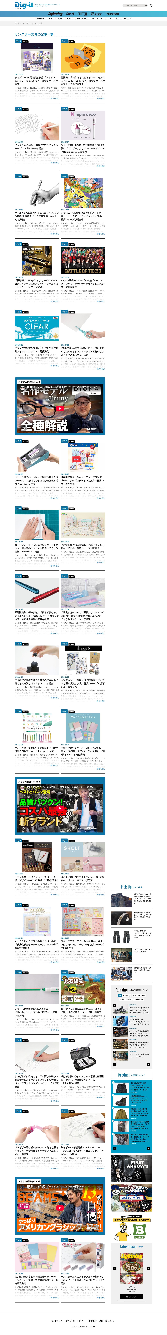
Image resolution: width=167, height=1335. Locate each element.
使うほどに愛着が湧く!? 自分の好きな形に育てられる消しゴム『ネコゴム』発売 (36, 682)
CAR (50, 19)
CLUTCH (141, 996)
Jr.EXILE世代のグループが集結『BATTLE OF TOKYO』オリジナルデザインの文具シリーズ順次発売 (82, 283)
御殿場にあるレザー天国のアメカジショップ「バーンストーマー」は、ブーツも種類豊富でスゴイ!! (139, 1045)
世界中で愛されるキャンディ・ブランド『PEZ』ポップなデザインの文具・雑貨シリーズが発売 (82, 480)
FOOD (109, 19)
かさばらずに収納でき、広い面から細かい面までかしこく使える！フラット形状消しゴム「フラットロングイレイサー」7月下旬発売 (37, 1081)
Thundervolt (138, 999)
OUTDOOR (97, 19)
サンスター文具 (37, 23)
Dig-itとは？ (57, 1321)
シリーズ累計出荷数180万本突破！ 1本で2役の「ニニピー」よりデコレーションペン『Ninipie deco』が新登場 (82, 148)
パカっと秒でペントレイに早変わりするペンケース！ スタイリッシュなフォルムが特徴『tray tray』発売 (36, 480)
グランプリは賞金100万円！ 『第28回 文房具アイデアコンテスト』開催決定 (36, 350)
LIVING (68, 19)
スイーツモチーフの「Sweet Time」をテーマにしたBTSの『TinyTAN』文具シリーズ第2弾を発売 (83, 944)
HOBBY (58, 19)
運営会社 (92, 1321)
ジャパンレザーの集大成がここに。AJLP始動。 (139, 1055)
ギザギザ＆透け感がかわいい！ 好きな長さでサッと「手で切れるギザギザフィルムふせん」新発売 (36, 1150)
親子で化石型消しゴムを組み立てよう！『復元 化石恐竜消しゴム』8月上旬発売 (81, 1010)
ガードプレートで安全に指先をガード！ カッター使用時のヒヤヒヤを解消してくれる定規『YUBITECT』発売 (36, 548)
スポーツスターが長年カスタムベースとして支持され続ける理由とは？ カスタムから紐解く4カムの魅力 (139, 1010)
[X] (151, 5)
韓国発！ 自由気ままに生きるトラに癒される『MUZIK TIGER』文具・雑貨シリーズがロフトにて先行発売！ (83, 80)
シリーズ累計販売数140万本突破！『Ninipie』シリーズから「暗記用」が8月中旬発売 (36, 1012)
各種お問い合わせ (107, 1321)
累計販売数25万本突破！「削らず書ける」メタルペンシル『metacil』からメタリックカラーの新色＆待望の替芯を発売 (37, 615)
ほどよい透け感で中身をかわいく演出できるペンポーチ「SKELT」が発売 (82, 878)
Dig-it (18, 41)
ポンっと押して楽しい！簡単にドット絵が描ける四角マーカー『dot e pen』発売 (36, 749)
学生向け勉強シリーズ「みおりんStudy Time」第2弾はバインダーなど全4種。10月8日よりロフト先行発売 (83, 751)
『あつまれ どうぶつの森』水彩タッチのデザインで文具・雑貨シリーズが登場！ (83, 546)
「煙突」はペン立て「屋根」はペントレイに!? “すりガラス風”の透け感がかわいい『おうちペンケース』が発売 (82, 615)
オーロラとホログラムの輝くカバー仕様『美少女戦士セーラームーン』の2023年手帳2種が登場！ (36, 944)
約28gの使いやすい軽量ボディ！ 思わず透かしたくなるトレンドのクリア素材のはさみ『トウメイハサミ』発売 (82, 351)
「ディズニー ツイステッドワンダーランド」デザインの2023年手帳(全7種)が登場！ (37, 878)
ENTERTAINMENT (123, 19)
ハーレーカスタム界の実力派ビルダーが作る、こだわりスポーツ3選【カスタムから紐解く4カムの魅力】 (139, 1033)
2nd (134, 996)
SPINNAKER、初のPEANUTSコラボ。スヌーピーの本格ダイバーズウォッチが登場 (139, 1021)
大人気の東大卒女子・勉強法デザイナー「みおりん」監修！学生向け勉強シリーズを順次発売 (36, 1280)
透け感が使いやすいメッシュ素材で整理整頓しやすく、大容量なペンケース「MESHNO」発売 (82, 1079)
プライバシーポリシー (75, 1321)
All (120, 996)
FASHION (40, 19)
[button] (114, 1064)
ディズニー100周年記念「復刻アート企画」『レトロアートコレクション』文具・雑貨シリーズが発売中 (82, 216)
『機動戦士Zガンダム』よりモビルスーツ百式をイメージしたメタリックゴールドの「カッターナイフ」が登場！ (36, 283)
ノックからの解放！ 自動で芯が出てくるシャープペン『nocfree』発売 (36, 147)
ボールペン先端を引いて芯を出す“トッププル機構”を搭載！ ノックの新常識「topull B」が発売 (37, 216)
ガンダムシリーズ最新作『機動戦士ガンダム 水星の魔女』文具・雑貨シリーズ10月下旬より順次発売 (83, 683)
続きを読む (55, 98)
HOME (17, 23)
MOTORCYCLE (82, 19)
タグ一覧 (26, 23)
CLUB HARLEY (125, 999)
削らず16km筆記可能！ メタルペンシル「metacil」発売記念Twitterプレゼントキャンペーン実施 (82, 1150)
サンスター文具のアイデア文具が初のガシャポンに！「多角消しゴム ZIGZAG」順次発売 (82, 1280)
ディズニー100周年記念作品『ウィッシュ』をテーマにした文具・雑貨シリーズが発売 (36, 80)
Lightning (126, 996)
